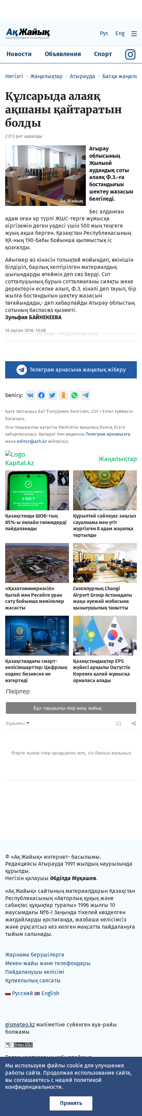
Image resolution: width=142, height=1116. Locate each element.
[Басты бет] (27, 33)
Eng (119, 33)
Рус (104, 33)
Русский (22, 993)
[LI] (20, 1010)
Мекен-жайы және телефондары (48, 963)
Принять (71, 1103)
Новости (19, 54)
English (50, 993)
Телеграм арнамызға (108, 434)
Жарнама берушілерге (34, 954)
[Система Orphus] (19, 1044)
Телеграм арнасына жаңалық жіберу (78, 369)
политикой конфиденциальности (53, 1084)
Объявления (63, 54)
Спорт (103, 54)
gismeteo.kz (20, 1024)
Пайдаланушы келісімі (34, 972)
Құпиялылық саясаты (33, 980)
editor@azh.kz (32, 441)
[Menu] (134, 33)
